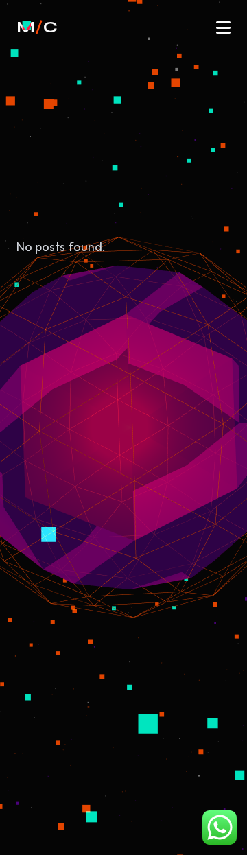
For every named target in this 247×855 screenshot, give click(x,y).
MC (37, 27)
